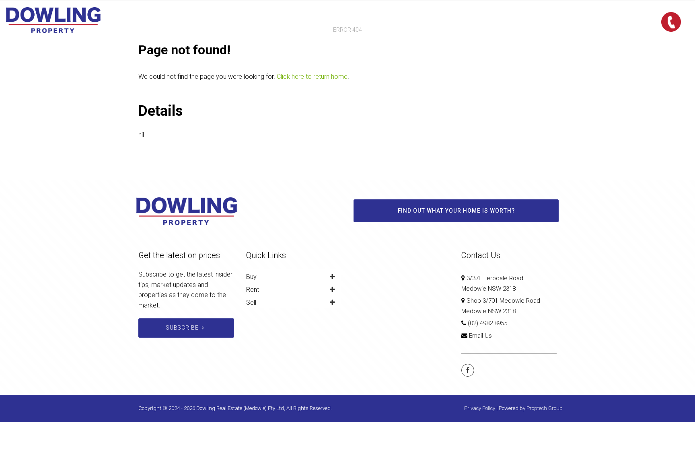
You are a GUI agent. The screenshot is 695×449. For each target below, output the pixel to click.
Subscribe (182, 327)
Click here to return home (312, 76)
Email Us (480, 335)
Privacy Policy (479, 408)
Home (273, 20)
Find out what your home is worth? (456, 210)
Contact (418, 20)
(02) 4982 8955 (487, 323)
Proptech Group (544, 408)
